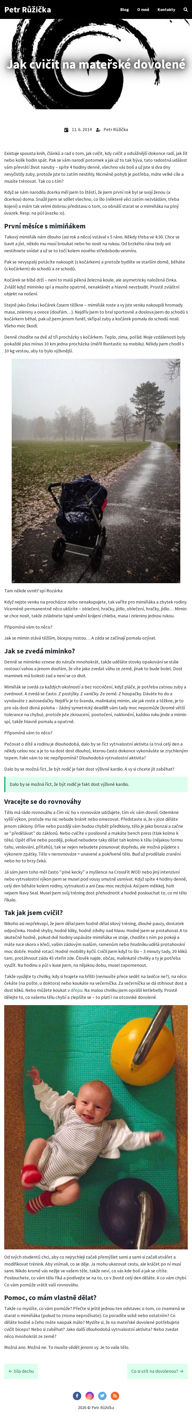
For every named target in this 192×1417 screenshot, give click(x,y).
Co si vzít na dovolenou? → (157, 1371)
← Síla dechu (21, 1371)
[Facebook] (77, 1396)
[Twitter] (102, 1396)
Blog (124, 9)
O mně (143, 9)
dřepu (76, 990)
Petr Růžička (27, 9)
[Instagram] (89, 1396)
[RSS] (115, 1396)
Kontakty (166, 9)
